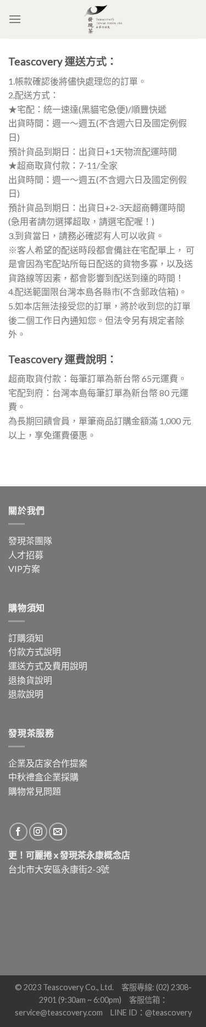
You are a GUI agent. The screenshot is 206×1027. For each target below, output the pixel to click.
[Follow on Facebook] (18, 832)
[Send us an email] (58, 832)
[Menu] (14, 18)
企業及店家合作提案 (47, 763)
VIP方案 (24, 568)
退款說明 (25, 694)
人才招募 (25, 554)
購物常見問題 (34, 791)
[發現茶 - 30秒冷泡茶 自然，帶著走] (103, 19)
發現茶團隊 (30, 540)
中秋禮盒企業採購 (43, 776)
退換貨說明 (30, 680)
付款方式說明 (34, 651)
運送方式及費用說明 (47, 665)
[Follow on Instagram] (38, 832)
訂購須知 (25, 637)
